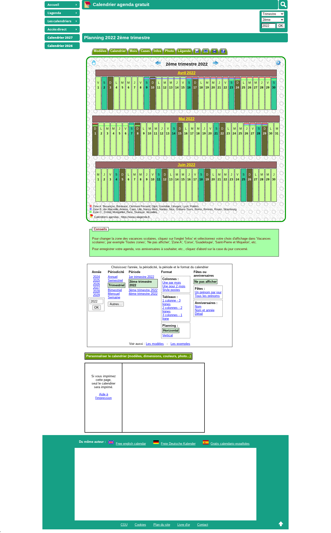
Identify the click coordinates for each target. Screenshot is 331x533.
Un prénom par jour (208, 292)
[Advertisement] (170, 21)
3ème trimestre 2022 (143, 290)
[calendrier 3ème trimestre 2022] (215, 64)
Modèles (100, 51)
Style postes (171, 290)
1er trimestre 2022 (141, 277)
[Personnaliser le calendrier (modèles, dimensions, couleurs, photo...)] (278, 63)
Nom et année (204, 310)
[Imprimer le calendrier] (214, 52)
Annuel (113, 277)
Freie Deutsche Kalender (178, 443)
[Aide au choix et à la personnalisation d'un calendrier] (223, 52)
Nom (198, 306)
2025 (96, 280)
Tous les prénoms (207, 296)
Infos (157, 51)
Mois (133, 51)
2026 (96, 284)
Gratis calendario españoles (230, 443)
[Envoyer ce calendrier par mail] (206, 51)
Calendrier (118, 51)
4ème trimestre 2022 (143, 294)
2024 (96, 277)
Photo (169, 51)
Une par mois (171, 282)
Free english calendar (131, 443)
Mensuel (114, 294)
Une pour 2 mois (173, 286)
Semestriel (115, 280)
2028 (96, 291)
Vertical (167, 335)
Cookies (140, 524)
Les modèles (155, 344)
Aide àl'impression (103, 396)
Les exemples (180, 344)
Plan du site (161, 524)
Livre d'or (183, 524)
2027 (96, 287)
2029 (96, 295)
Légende (184, 51)
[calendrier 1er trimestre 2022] (158, 64)
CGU (124, 524)
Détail (199, 314)
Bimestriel (115, 290)
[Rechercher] (283, 4)
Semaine (114, 297)
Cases (145, 51)
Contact (202, 524)
